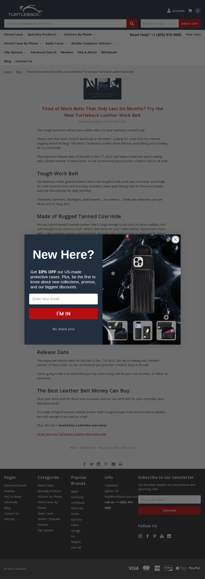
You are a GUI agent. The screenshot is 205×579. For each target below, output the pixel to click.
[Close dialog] (175, 239)
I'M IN (63, 313)
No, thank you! (63, 329)
